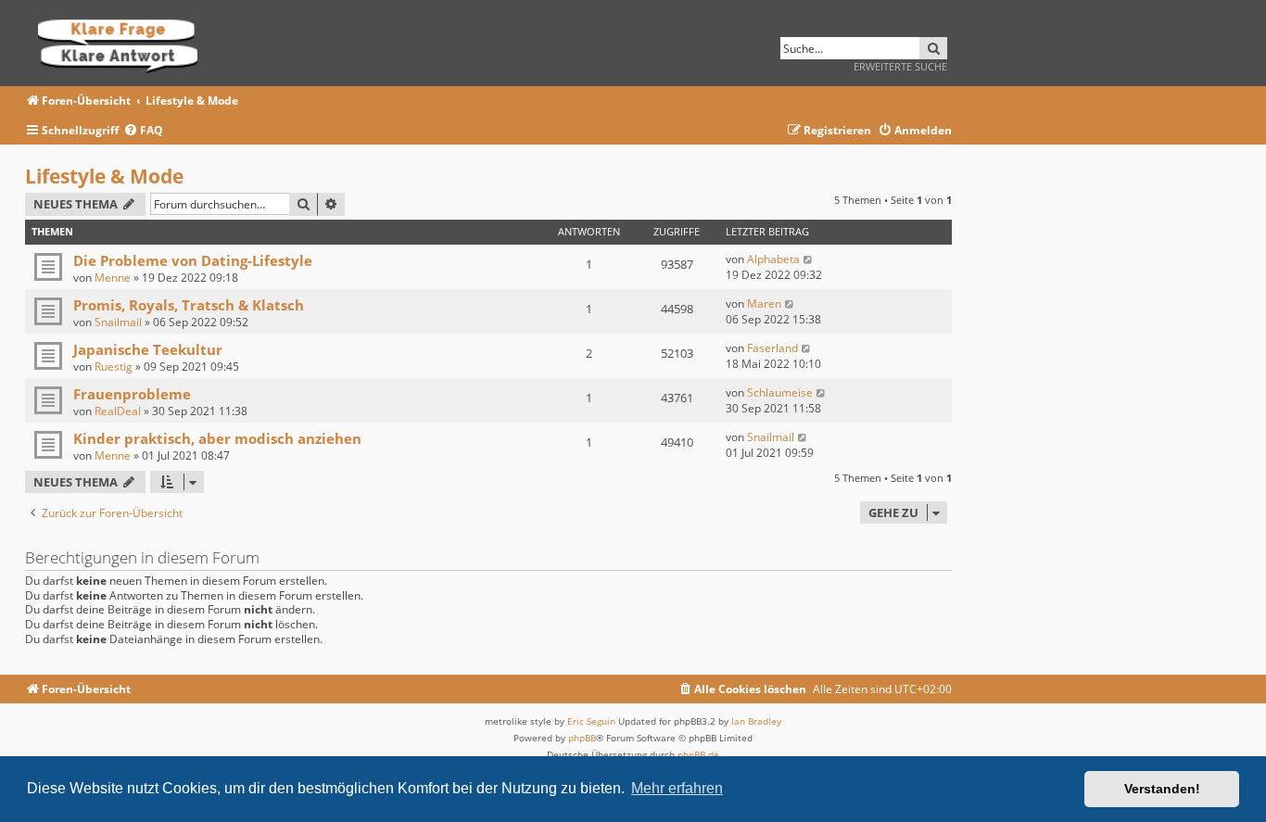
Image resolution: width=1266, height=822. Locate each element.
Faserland (772, 348)
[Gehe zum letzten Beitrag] (809, 259)
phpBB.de (698, 754)
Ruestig (114, 366)
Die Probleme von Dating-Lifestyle (192, 260)
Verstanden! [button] (1162, 788)
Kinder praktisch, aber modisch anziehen (217, 438)
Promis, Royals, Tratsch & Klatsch (188, 305)
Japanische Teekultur (147, 349)
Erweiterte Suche (900, 66)
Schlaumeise (780, 392)
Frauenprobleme (132, 394)
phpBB (582, 737)
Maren (764, 303)
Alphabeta (773, 259)
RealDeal (118, 411)
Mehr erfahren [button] (677, 788)
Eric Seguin (591, 721)
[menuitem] (143, 131)
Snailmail (118, 322)
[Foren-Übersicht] (123, 43)
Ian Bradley (756, 721)
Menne (113, 277)
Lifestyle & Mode (104, 176)
